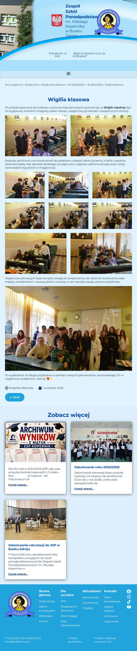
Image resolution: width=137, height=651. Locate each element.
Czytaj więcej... (18, 484)
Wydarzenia (32, 84)
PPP (63, 601)
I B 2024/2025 (94, 84)
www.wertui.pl (103, 641)
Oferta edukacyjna (46, 608)
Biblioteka (45, 616)
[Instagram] (129, 597)
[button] (68, 73)
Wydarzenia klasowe (53, 84)
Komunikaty (90, 597)
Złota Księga (69, 616)
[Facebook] (129, 591)
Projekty (87, 608)
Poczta (43, 621)
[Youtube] (129, 607)
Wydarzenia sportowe (69, 608)
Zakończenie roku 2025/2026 (96, 467)
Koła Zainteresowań (70, 623)
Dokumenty (47, 601)
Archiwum (111, 616)
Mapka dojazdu (109, 608)
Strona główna (13, 84)
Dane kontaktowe (112, 599)
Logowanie (111, 621)
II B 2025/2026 (75, 84)
